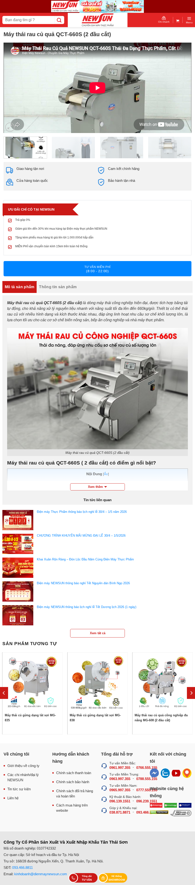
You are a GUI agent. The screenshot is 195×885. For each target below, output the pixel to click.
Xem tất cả (97, 633)
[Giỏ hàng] (178, 20)
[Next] (181, 88)
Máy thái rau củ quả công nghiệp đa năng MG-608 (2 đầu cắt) (161, 717)
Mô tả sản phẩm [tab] (19, 287)
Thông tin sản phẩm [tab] (58, 287)
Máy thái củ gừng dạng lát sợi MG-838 (95, 717)
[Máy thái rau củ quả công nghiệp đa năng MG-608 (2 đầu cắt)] (162, 682)
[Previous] (13, 88)
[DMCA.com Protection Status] (159, 813)
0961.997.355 (119, 768)
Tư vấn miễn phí (97, 269)
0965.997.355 (119, 790)
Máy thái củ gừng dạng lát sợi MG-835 (30, 717)
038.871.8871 (119, 812)
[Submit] (59, 20)
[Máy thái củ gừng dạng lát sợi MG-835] (32, 682)
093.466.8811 (22, 867)
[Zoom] (10, 127)
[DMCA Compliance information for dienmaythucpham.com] (180, 813)
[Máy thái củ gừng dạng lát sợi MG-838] (97, 682)
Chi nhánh (164, 21)
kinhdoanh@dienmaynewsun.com (40, 874)
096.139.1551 (119, 801)
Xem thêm (95, 487)
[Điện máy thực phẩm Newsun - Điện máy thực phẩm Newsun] (97, 20)
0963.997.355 (119, 779)
